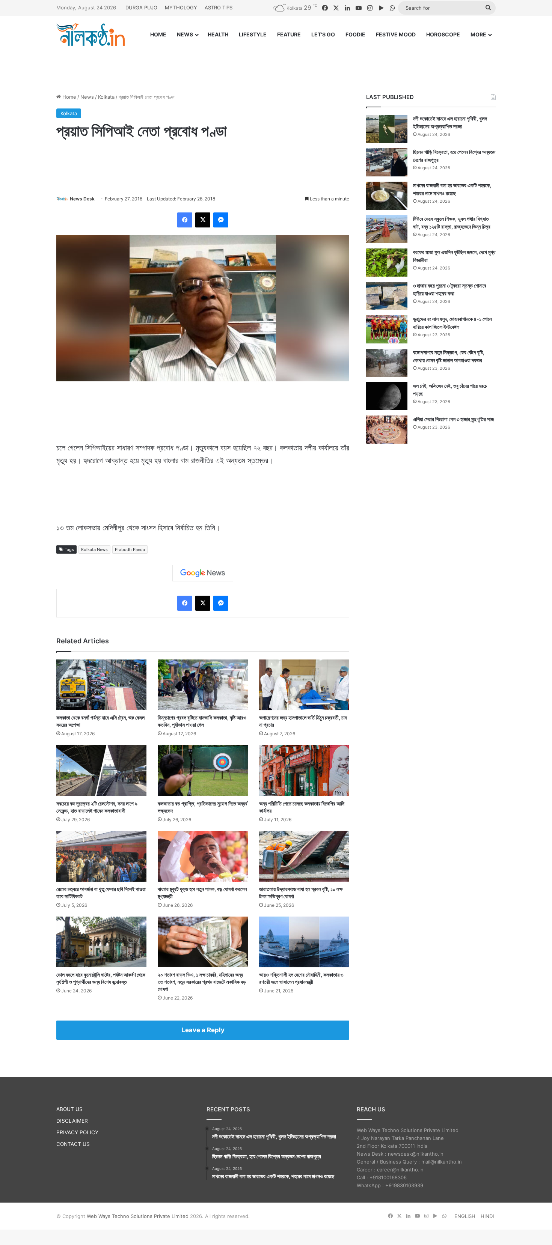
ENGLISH (464, 1216)
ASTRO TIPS (218, 8)
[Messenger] (220, 219)
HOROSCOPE (443, 34)
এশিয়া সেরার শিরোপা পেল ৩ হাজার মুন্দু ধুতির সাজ (453, 419)
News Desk (82, 199)
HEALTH (218, 34)
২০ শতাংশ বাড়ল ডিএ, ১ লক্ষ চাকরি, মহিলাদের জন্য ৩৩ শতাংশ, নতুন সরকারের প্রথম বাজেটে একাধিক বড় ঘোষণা (202, 981)
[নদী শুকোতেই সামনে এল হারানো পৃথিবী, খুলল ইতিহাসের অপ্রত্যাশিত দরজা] (386, 129)
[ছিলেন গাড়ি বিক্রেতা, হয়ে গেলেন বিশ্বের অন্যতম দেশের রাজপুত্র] (386, 162)
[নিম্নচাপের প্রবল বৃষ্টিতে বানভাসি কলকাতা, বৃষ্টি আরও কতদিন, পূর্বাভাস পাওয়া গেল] (203, 684)
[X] (202, 219)
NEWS (185, 34)
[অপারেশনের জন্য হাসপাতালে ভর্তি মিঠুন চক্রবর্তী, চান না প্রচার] (304, 684)
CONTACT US (73, 1144)
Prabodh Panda (130, 549)
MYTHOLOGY (181, 8)
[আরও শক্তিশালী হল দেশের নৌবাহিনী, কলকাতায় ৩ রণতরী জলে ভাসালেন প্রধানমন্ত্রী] (304, 942)
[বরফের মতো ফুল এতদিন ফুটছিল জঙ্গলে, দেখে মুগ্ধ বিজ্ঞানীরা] (386, 262)
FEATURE (289, 34)
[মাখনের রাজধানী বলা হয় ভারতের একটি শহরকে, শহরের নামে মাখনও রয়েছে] (386, 196)
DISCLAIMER (72, 1121)
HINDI (487, 1216)
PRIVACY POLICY (77, 1132)
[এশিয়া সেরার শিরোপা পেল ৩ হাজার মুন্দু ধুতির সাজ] (386, 430)
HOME (158, 34)
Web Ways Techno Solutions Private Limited (138, 1216)
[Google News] (202, 573)
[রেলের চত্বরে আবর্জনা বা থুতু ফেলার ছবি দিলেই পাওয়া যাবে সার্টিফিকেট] (101, 856)
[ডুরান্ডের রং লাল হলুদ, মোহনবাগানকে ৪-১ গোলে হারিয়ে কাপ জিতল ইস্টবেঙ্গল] (386, 329)
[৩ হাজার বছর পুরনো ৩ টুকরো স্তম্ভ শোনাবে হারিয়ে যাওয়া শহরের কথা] (386, 296)
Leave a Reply (203, 1030)
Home (68, 97)
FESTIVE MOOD (396, 34)
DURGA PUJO (141, 8)
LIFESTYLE (253, 34)
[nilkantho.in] (90, 34)
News (87, 97)
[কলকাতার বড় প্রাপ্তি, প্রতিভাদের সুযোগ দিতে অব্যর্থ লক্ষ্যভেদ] (203, 770)
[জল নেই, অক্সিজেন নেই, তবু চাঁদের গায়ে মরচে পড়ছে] (386, 396)
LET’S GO (323, 34)
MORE (478, 34)
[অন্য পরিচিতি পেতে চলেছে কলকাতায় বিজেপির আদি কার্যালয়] (304, 770)
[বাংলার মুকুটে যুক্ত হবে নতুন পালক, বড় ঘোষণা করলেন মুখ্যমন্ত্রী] (203, 856)
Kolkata (106, 97)
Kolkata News (94, 549)
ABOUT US (69, 1109)
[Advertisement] (276, 63)
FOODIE (355, 34)
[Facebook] (184, 219)
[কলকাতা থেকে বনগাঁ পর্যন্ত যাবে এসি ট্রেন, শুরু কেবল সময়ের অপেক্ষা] (101, 684)
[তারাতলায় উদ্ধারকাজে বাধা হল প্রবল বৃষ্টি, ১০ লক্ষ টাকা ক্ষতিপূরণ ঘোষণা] (304, 856)
